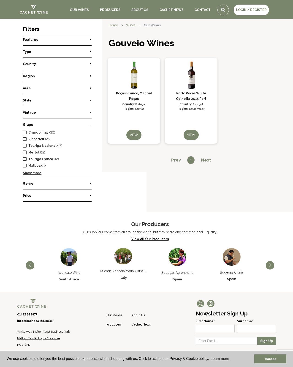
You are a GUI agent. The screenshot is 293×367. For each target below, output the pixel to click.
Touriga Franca (40, 159)
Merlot (33, 152)
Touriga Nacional (42, 146)
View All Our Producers (150, 239)
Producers (110, 10)
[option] (69, 265)
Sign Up (266, 341)
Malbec (34, 165)
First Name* (205, 321)
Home (113, 25)
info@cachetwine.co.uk (35, 321)
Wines (131, 25)
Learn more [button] (220, 359)
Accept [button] (270, 359)
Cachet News (172, 10)
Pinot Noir (36, 139)
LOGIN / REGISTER (251, 10)
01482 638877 (27, 314)
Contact (203, 10)
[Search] (223, 10)
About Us (139, 10)
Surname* (245, 321)
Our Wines (79, 10)
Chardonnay (38, 132)
